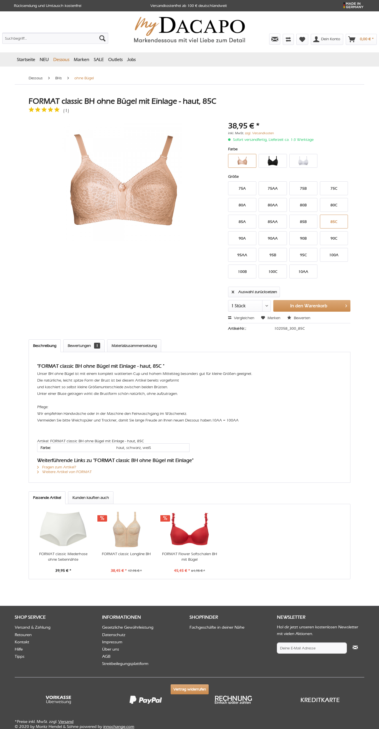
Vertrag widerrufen (189, 689)
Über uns (110, 649)
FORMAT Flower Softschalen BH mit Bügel (189, 557)
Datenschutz (113, 634)
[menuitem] (55, 37)
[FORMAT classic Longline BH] (126, 529)
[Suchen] (102, 38)
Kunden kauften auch (90, 497)
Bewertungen (83, 345)
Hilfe (19, 649)
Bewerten (301, 318)
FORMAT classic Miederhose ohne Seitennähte (63, 557)
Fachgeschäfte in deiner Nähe (217, 627)
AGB (106, 656)
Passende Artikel (47, 497)
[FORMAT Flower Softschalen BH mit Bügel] (189, 529)
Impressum (112, 641)
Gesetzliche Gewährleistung (127, 627)
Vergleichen (243, 318)
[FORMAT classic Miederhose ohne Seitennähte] (63, 529)
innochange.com (118, 726)
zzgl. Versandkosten (259, 133)
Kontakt (22, 641)
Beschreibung (44, 345)
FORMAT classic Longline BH (126, 554)
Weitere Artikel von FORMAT (66, 471)
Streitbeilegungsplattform (125, 663)
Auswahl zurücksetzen (257, 291)
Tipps (19, 656)
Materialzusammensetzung (134, 345)
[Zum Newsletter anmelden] (274, 39)
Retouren (23, 634)
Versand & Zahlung (32, 627)
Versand (66, 721)
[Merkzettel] (302, 39)
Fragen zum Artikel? (58, 467)
